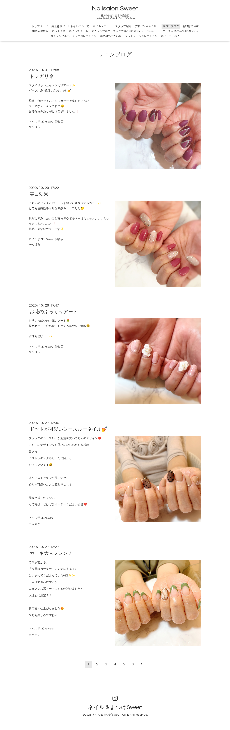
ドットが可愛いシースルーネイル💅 (68, 429)
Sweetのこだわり (110, 36)
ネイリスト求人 (170, 36)
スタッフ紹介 (123, 26)
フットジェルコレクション (141, 36)
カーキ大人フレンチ (51, 553)
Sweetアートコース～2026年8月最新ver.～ (172, 31)
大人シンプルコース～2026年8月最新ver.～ (117, 31)
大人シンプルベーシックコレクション (73, 36)
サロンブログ (171, 26)
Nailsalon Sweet (115, 8)
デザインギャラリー (147, 26)
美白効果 (39, 194)
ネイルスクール (78, 31)
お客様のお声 (191, 26)
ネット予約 (58, 31)
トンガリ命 (42, 76)
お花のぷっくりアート (54, 311)
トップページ (40, 26)
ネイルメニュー (102, 26)
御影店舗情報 (40, 31)
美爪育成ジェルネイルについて (70, 26)
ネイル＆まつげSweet (115, 707)
